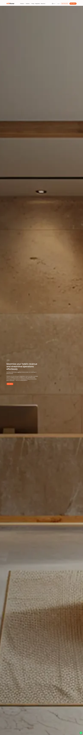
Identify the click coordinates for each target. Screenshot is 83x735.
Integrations (37, 3)
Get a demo (73, 3)
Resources (43, 3)
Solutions (27, 3)
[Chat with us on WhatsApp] (81, 733)
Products (22, 3)
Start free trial (64, 3)
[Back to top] (81, 729)
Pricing (32, 3)
